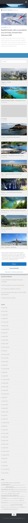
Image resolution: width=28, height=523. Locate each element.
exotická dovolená (9, 495)
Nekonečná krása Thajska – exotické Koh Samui (13, 100)
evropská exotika (15, 493)
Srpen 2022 (5, 318)
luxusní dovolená (17, 505)
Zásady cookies (7, 271)
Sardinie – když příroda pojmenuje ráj (10, 137)
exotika (3, 498)
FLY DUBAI (4, 119)
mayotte (6, 507)
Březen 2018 (5, 386)
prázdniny (18, 507)
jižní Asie (6, 500)
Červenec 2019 (6, 354)
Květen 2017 (5, 408)
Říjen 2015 (5, 458)
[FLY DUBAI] (14, 111)
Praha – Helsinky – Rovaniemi (8, 247)
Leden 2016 (5, 447)
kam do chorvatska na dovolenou (13, 500)
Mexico (9, 507)
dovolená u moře (18, 489)
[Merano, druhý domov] (14, 221)
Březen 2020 (5, 343)
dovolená (10, 487)
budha (18, 482)
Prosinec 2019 (6, 347)
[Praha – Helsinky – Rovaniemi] (14, 239)
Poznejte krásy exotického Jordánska (11, 289)
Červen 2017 (5, 404)
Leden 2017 (5, 419)
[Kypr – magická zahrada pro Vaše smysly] (14, 166)
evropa (9, 493)
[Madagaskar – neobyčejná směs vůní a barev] (14, 148)
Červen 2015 (5, 473)
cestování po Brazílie (13, 485)
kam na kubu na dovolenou (12, 502)
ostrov (12, 507)
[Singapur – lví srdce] (14, 74)
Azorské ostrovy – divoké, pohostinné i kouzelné (13, 210)
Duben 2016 (5, 440)
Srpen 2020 (5, 336)
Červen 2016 (5, 433)
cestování (5, 484)
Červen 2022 (5, 322)
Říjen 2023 (5, 307)
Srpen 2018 (5, 376)
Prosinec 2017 (6, 394)
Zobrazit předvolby (14, 268)
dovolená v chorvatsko (7, 491)
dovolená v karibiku (23, 491)
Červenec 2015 (6, 469)
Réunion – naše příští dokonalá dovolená (11, 192)
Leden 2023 (5, 315)
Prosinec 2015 (6, 451)
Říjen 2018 (5, 372)
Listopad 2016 (6, 422)
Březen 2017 (5, 412)
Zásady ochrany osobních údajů (17, 271)
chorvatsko (19, 485)
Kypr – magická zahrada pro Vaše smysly (11, 174)
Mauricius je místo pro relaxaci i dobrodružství (13, 285)
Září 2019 (5, 351)
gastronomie (17, 498)
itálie (22, 498)
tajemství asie (7, 509)
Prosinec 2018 (6, 368)
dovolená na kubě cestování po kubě (20, 487)
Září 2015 (5, 462)
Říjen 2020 (5, 333)
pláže (15, 507)
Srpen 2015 (5, 465)
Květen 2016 (5, 437)
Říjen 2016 (5, 426)
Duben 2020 (5, 340)
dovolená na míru (7, 489)
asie (6, 482)
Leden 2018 (5, 390)
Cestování (3, 27)
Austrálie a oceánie (12, 482)
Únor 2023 (5, 311)
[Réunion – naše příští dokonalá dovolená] (14, 184)
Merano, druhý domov (7, 229)
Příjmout (14, 264)
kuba (10, 505)
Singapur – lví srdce (6, 82)
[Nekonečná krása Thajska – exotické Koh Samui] (14, 93)
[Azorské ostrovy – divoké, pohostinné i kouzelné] (14, 203)
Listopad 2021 (6, 329)
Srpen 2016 (5, 430)
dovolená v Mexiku (4, 493)
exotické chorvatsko (21, 496)
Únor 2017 (5, 415)
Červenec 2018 (6, 379)
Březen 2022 (5, 325)
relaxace (22, 507)
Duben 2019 (5, 361)
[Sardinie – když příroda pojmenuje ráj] (14, 129)
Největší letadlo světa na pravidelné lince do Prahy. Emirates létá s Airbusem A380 (14, 32)
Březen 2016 (5, 444)
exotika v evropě (9, 498)
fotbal (13, 498)
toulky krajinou (14, 509)
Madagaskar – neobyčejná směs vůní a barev (12, 155)
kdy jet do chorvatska (21, 502)
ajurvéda (3, 482)
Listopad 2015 (6, 455)
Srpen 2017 (5, 401)
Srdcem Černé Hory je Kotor (9, 298)
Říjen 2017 (5, 397)
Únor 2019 (5, 365)
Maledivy (3, 507)
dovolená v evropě (15, 491)
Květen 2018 (5, 383)
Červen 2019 (5, 358)
